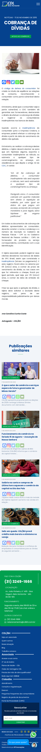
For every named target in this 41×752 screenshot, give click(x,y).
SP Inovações (19, 747)
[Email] (22, 82)
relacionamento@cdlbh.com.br (21, 622)
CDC (4, 165)
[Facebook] (4, 82)
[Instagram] (8, 82)
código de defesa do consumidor (20, 88)
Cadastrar (20, 722)
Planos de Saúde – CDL (11, 665)
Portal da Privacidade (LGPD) (13, 701)
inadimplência (28, 128)
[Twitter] (13, 82)
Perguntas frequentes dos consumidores (18, 694)
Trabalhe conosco (9, 651)
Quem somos (7, 641)
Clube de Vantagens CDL (12, 669)
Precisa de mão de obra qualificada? (16, 672)
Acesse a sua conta (9, 658)
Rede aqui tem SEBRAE (10, 676)
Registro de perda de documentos (15, 697)
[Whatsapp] (17, 82)
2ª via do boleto (8, 662)
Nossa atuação (8, 644)
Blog (3, 648)
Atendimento (7, 683)
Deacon (5, 690)
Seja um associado (9, 637)
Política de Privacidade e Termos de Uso (21, 735)
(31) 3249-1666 (18, 581)
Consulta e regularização (12, 687)
